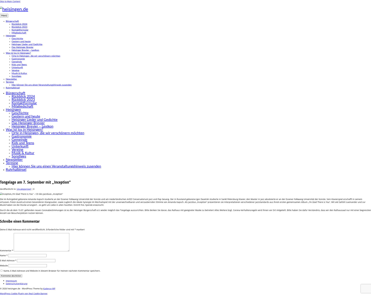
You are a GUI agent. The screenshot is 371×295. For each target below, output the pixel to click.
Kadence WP (49, 288)
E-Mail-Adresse (8, 260)
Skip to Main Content (10, 1)
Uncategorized (24, 189)
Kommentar (6, 250)
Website (4, 265)
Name (4, 255)
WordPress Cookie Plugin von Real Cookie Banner (24, 293)
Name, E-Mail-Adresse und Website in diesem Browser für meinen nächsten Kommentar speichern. (51, 270)
